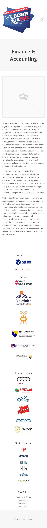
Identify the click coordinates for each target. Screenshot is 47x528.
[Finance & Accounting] (23, 117)
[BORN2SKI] (18, 19)
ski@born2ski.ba (23, 506)
